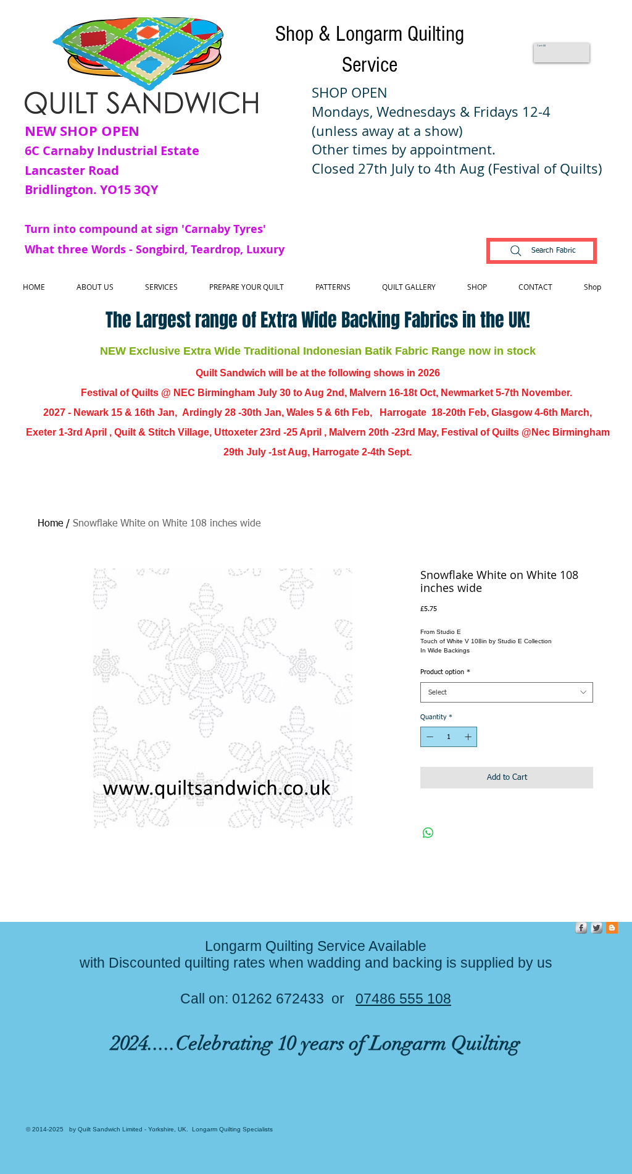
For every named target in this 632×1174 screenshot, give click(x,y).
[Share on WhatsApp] (428, 833)
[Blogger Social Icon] (612, 928)
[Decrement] (428, 736)
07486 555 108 (403, 998)
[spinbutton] (449, 736)
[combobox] (506, 692)
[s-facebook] (581, 928)
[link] (542, 45)
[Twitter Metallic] (596, 928)
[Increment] (469, 736)
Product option (445, 672)
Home (50, 524)
